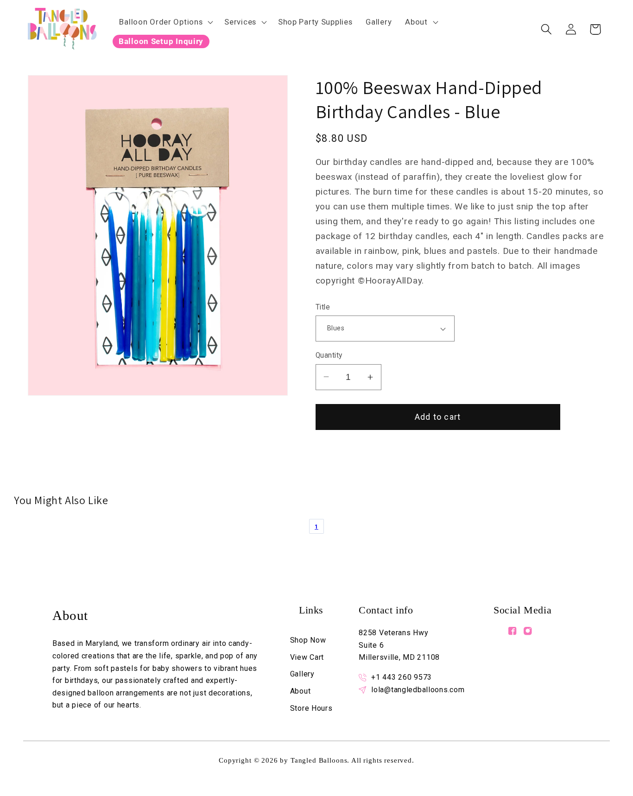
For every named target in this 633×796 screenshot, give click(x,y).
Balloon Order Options (161, 21)
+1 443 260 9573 (401, 677)
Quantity (329, 355)
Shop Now (308, 640)
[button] (165, 21)
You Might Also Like (61, 500)
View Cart (307, 657)
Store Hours (311, 708)
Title (323, 307)
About (416, 21)
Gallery (302, 674)
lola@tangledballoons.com (417, 689)
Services (240, 21)
